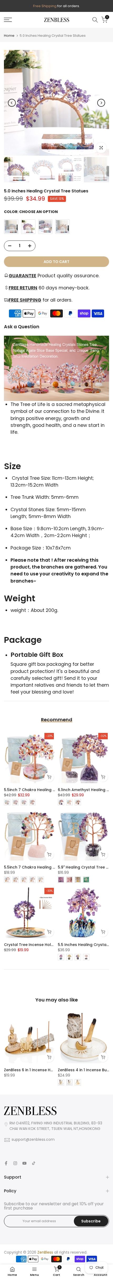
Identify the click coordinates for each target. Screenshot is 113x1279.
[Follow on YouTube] (24, 1163)
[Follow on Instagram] (15, 1163)
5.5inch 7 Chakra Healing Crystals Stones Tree (48, 789)
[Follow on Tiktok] (33, 1163)
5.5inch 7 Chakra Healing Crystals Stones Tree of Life (54, 867)
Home (9, 35)
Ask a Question (21, 327)
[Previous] (12, 103)
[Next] (101, 103)
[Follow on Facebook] (6, 1163)
